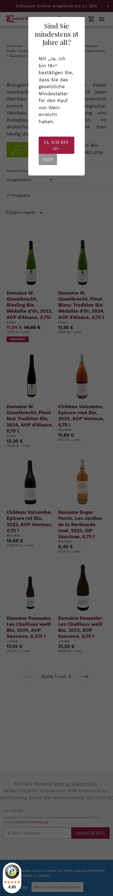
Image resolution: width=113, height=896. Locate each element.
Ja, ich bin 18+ (56, 145)
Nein (47, 159)
